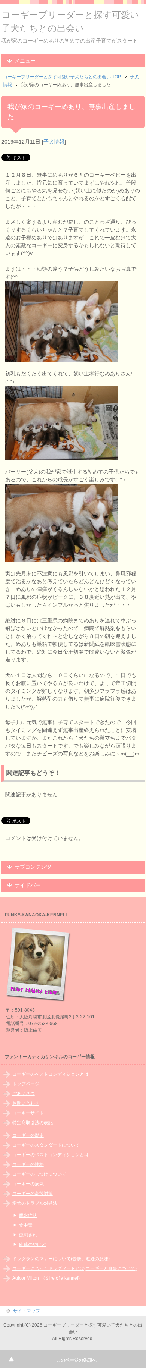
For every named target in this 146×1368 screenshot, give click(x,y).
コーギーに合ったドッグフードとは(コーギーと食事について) (74, 1268)
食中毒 (26, 1225)
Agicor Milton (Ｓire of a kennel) (46, 1278)
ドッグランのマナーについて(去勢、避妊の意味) (61, 1258)
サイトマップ (26, 1311)
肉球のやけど (32, 1244)
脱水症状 (28, 1215)
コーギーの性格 (28, 1164)
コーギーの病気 (28, 1183)
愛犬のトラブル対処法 (34, 1203)
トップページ (25, 1083)
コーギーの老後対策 (32, 1193)
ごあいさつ (23, 1093)
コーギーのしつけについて (39, 1174)
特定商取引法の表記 (32, 1122)
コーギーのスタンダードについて (46, 1145)
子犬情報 (53, 142)
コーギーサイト (28, 1113)
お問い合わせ (25, 1103)
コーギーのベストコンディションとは (50, 1074)
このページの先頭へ (76, 1360)
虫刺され (28, 1235)
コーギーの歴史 (28, 1135)
